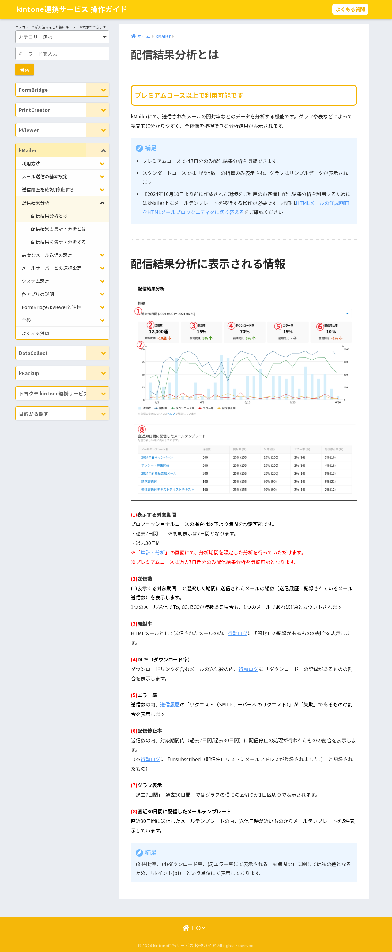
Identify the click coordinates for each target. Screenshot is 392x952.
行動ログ (237, 633)
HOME (200, 928)
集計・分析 (153, 552)
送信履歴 (170, 704)
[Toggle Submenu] (97, 89)
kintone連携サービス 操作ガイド (72, 9)
